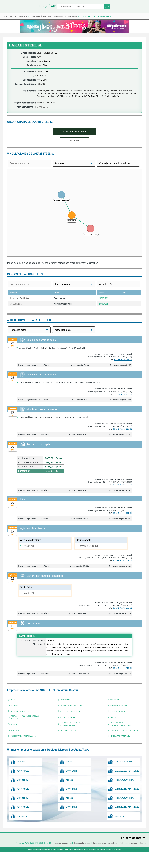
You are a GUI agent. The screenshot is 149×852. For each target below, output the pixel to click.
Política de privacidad (128, 843)
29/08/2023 (104, 298)
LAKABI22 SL (42, 106)
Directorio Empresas (82, 843)
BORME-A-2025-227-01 (122, 429)
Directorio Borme (99, 843)
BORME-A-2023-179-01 (122, 560)
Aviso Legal (113, 843)
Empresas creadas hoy (62, 843)
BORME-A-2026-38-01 (123, 359)
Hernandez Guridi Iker (19, 298)
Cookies (142, 843)
